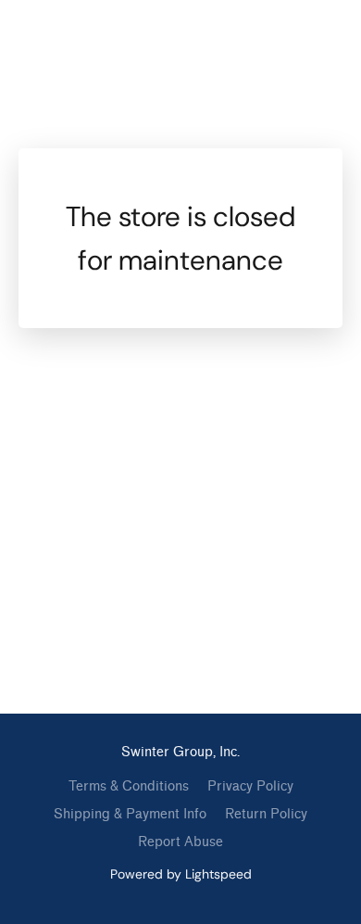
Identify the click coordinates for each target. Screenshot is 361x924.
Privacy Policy (250, 786)
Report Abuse (180, 842)
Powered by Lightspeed (181, 874)
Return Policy (266, 814)
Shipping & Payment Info (130, 814)
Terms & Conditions (128, 786)
